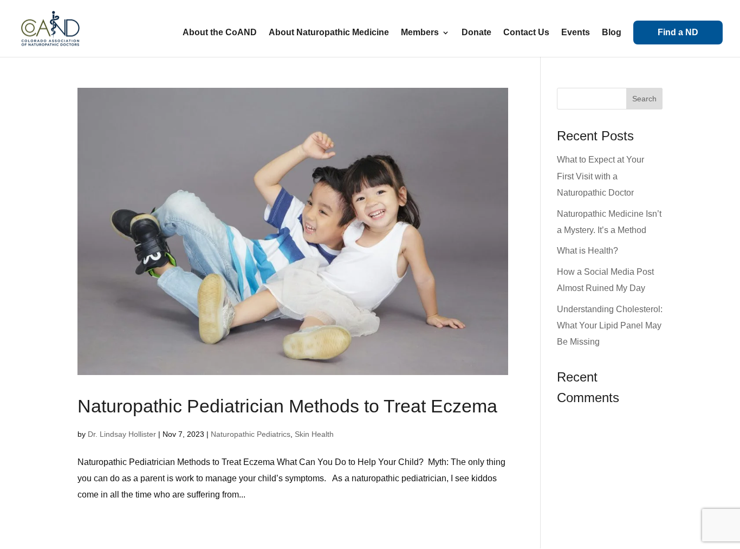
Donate (476, 33)
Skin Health (314, 434)
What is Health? (587, 250)
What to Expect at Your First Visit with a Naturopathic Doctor (600, 176)
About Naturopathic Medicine (329, 33)
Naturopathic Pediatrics (250, 434)
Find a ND (678, 32)
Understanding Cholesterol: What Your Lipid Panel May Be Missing (610, 326)
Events (575, 33)
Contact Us (526, 33)
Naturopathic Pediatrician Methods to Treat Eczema (287, 406)
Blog (611, 33)
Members (420, 33)
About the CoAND (220, 33)
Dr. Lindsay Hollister (122, 434)
